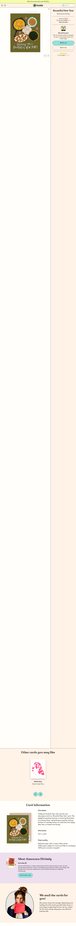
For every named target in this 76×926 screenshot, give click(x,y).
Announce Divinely (64, 14)
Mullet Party (38, 781)
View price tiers (63, 22)
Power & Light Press (38, 784)
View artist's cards (25, 875)
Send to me (63, 47)
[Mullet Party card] (38, 769)
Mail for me (63, 43)
